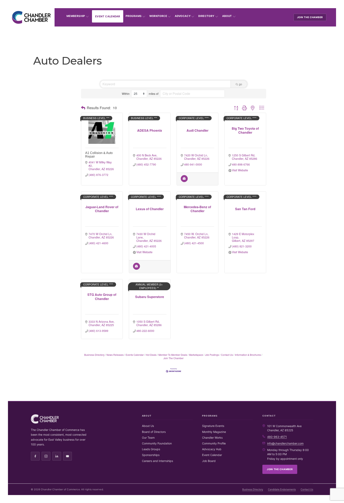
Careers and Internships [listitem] (157, 461)
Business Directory (94, 354)
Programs (134, 16)
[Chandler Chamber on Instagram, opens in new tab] (46, 456)
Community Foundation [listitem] (157, 443)
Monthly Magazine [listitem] (214, 431)
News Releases (115, 354)
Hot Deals (151, 354)
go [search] (240, 84)
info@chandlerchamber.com (285, 443)
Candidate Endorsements (282, 489)
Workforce (158, 16)
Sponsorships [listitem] (150, 455)
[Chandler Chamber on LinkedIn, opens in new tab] (56, 456)
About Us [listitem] (148, 426)
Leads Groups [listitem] (151, 449)
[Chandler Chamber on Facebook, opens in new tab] (35, 456)
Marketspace (196, 354)
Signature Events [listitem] (213, 426)
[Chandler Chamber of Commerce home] (31, 17)
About (227, 16)
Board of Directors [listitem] (154, 431)
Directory (206, 16)
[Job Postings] (184, 181)
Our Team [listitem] (148, 437)
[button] (83, 108)
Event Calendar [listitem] (212, 455)
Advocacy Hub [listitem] (211, 449)
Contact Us (227, 354)
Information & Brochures (248, 354)
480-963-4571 (277, 436)
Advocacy (183, 16)
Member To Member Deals (172, 354)
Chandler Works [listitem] (212, 437)
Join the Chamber (310, 17)
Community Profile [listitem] (214, 443)
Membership (75, 16)
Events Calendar (135, 354)
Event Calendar (107, 16)
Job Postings (212, 354)
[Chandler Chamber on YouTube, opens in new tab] (67, 456)
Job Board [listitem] (209, 461)
